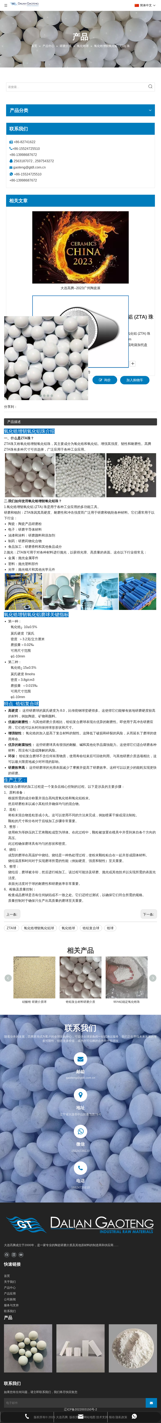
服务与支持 (11, 1305)
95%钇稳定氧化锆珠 (126, 1001)
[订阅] (151, 1403)
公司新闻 (10, 1299)
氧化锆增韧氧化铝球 (39, 928)
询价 (107, 380)
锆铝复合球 (91, 928)
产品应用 (10, 1293)
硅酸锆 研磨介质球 (34, 1001)
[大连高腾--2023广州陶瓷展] (80, 247)
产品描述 (14, 422)
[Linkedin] (13, 1254)
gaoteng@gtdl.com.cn (29, 167)
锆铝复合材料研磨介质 (80, 1001)
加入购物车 (134, 380)
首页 (7, 1276)
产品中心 (10, 1287)
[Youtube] (20, 1254)
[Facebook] (6, 1254)
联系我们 (10, 1311)
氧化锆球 (68, 928)
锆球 (110, 928)
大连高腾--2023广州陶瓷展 (80, 288)
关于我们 (10, 1281)
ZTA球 (11, 928)
